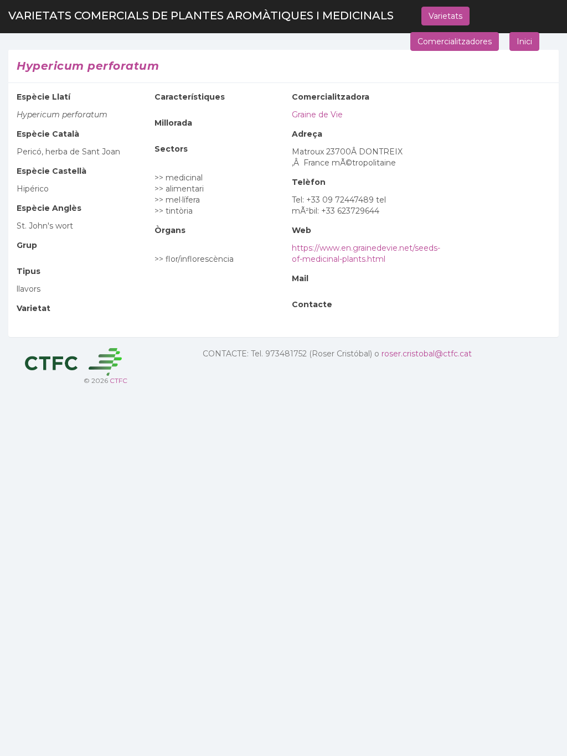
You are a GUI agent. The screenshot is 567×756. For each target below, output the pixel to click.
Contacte (312, 304)
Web (301, 230)
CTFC (118, 380)
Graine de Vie (317, 115)
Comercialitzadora (330, 97)
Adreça (307, 134)
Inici (524, 41)
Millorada (173, 123)
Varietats (445, 16)
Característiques (189, 97)
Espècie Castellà (51, 171)
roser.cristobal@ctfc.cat (427, 354)
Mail (300, 278)
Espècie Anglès (49, 208)
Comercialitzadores (454, 41)
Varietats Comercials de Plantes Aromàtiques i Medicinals (201, 15)
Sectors (171, 149)
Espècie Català (48, 134)
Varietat (33, 308)
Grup (27, 245)
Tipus (28, 271)
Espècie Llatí (43, 97)
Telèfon (309, 182)
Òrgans (169, 230)
